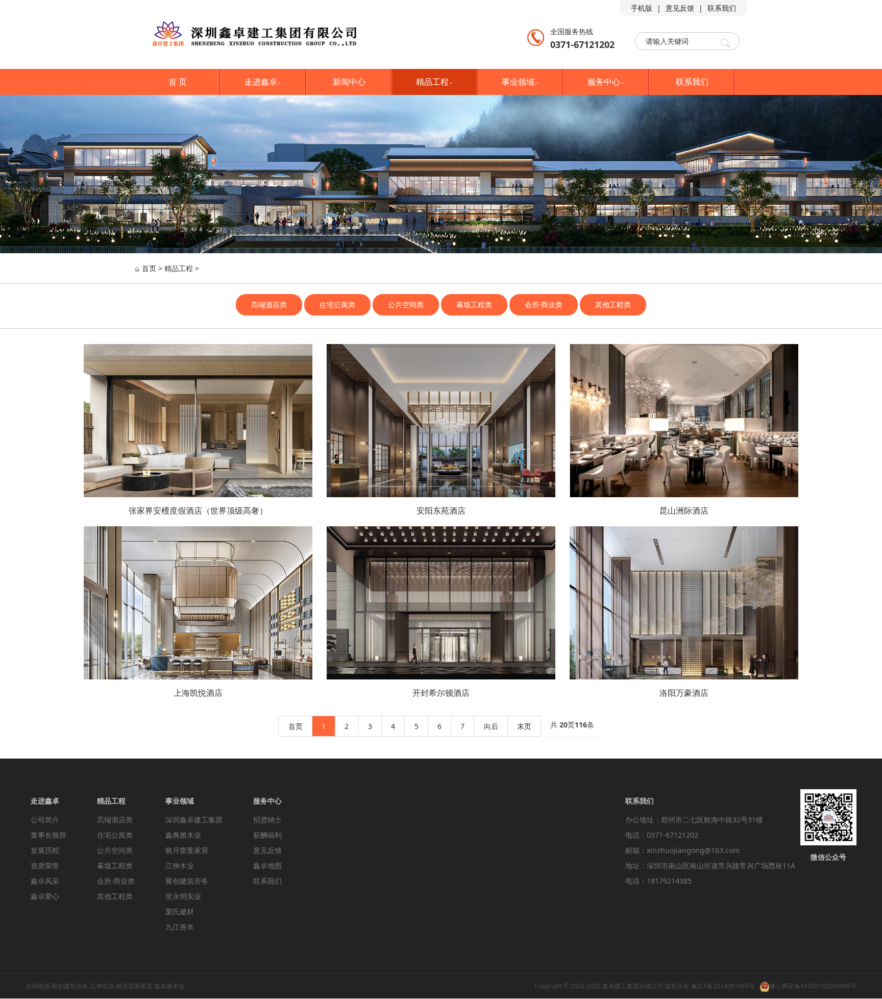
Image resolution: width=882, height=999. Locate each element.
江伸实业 (102, 986)
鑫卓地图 (267, 865)
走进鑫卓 (263, 81)
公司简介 (45, 819)
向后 (491, 726)
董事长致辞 (48, 835)
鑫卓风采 (45, 881)
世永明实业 (183, 896)
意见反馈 (680, 8)
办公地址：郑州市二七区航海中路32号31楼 (694, 819)
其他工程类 (613, 304)
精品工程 (435, 81)
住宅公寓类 (337, 304)
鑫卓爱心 (45, 896)
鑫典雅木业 (183, 835)
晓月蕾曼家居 (186, 850)
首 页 (177, 81)
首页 (149, 268)
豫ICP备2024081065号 (723, 986)
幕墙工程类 (474, 304)
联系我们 (721, 8)
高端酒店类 (269, 304)
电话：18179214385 (658, 881)
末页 (524, 726)
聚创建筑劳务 (186, 881)
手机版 (641, 8)
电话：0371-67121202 (661, 835)
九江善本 (179, 927)
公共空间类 (406, 304)
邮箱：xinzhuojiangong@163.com (682, 850)
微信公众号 (828, 857)
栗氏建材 (179, 911)
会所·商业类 (543, 304)
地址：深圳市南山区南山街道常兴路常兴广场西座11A (710, 865)
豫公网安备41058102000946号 (813, 986)
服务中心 (606, 81)
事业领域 (521, 81)
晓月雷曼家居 (134, 986)
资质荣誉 (45, 865)
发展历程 (45, 850)
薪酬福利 (267, 835)
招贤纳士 (267, 819)
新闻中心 (349, 81)
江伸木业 (179, 865)
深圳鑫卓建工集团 (194, 819)
